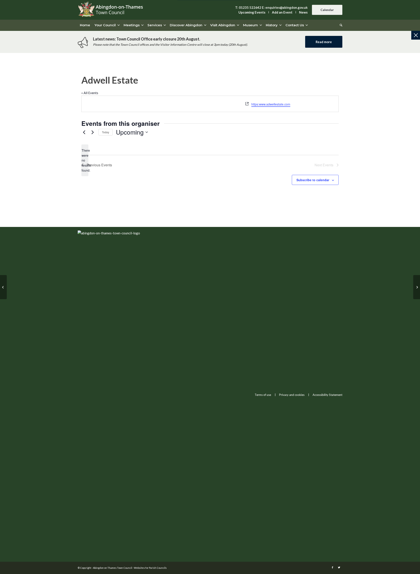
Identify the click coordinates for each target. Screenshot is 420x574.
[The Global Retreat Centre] (3, 287)
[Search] (340, 25)
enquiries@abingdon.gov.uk (286, 7)
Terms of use (263, 395)
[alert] (84, 160)
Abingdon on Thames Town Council (112, 567)
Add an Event (282, 12)
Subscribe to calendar (312, 180)
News (303, 12)
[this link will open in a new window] (332, 567)
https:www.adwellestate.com (270, 104)
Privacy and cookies (291, 395)
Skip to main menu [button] (210, 302)
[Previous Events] (84, 132)
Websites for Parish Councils (150, 567)
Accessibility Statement (327, 395)
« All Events (89, 93)
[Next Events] (92, 132)
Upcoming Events (251, 12)
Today (105, 132)
